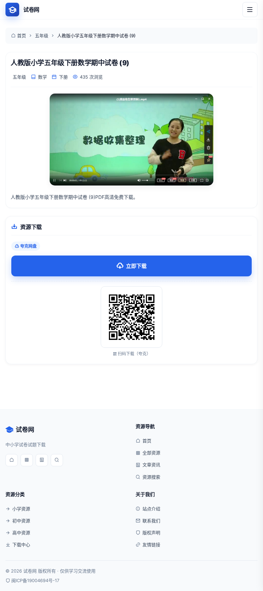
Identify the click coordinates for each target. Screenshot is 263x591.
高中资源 (21, 532)
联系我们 (151, 520)
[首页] (11, 460)
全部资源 (151, 452)
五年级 (41, 35)
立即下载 (136, 266)
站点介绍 (151, 508)
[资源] (27, 460)
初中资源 (21, 520)
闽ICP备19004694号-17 (35, 580)
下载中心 (21, 544)
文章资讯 (151, 464)
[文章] (42, 460)
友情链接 (151, 544)
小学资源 (21, 508)
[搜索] (57, 460)
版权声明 (151, 532)
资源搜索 (151, 477)
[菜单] (250, 9)
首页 (21, 35)
